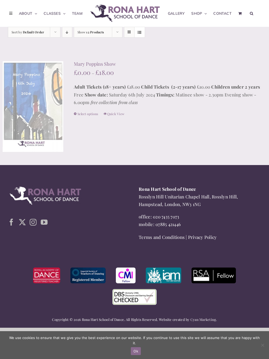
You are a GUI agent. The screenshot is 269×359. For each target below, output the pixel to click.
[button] (251, 13)
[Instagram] (33, 222)
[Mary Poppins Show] (33, 106)
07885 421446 (168, 224)
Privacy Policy (202, 237)
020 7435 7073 (166, 216)
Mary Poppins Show (95, 64)
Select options (87, 114)
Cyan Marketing (203, 319)
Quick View (116, 114)
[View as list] (139, 32)
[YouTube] (44, 222)
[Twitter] (22, 222)
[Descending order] (67, 32)
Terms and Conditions (162, 237)
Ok (135, 351)
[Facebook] (11, 222)
